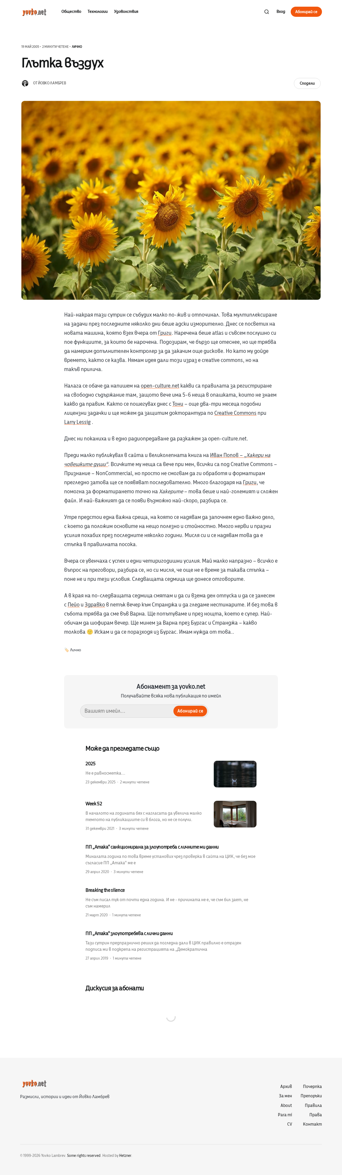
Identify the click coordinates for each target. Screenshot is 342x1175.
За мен (285, 1096)
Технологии (98, 11)
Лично (77, 47)
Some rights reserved (83, 1155)
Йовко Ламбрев (52, 83)
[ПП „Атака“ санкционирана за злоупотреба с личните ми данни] (171, 859)
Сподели (307, 83)
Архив (286, 1087)
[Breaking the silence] (171, 902)
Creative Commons (235, 413)
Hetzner (125, 1155)
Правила (313, 1106)
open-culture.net (160, 385)
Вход (281, 11)
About (286, 1106)
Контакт (312, 1124)
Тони (177, 404)
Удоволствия (126, 11)
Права (315, 1115)
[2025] (171, 774)
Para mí (285, 1115)
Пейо (74, 604)
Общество (71, 11)
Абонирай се (306, 11)
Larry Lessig (77, 422)
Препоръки (311, 1096)
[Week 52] (171, 815)
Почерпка (312, 1087)
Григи (165, 333)
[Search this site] (267, 12)
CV (289, 1124)
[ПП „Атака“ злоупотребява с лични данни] (171, 945)
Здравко (95, 604)
